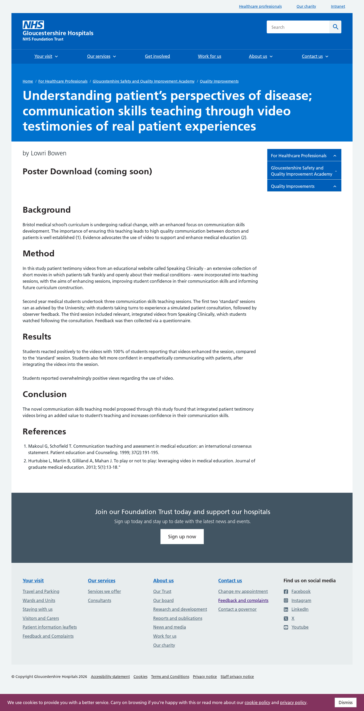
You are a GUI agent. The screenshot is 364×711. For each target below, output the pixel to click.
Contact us (230, 580)
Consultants (99, 600)
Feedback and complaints (243, 600)
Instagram (301, 600)
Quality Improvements (219, 81)
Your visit (33, 580)
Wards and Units (39, 600)
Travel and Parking (41, 591)
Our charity (306, 6)
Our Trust (162, 591)
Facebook (301, 591)
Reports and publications (177, 618)
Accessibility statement (110, 676)
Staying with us (37, 609)
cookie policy (257, 702)
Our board (163, 600)
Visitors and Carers (41, 618)
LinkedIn (300, 609)
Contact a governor (237, 609)
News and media (169, 627)
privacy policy (293, 702)
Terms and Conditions (170, 676)
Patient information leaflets (50, 627)
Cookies (140, 676)
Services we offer (104, 591)
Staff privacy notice (237, 676)
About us (163, 580)
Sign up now (182, 537)
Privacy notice (205, 676)
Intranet (338, 6)
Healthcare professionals (260, 6)
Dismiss (346, 702)
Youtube (300, 627)
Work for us (164, 636)
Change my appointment (243, 591)
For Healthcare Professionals (62, 81)
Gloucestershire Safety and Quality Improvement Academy (144, 81)
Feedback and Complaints (48, 636)
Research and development (180, 609)
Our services (101, 580)
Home (28, 81)
